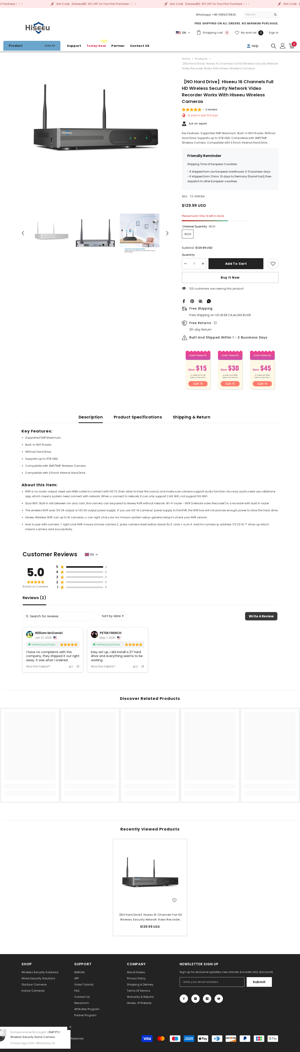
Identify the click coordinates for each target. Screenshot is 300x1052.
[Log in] (283, 46)
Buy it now (230, 277)
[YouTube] (219, 998)
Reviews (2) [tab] (34, 598)
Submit (259, 982)
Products (201, 59)
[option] (95, 125)
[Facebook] (184, 301)
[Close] (84, 1027)
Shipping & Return (191, 417)
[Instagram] (195, 998)
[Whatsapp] (209, 301)
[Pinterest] (192, 301)
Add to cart (237, 263)
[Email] (200, 301)
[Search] (260, 14)
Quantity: (188, 255)
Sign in (273, 32)
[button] (183, 32)
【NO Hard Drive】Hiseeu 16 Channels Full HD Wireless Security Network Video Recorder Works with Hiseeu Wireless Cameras (150, 917)
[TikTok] (207, 998)
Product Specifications (138, 417)
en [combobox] (92, 555)
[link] (30, 786)
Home (186, 59)
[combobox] (112, 616)
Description (91, 417)
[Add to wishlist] (272, 263)
